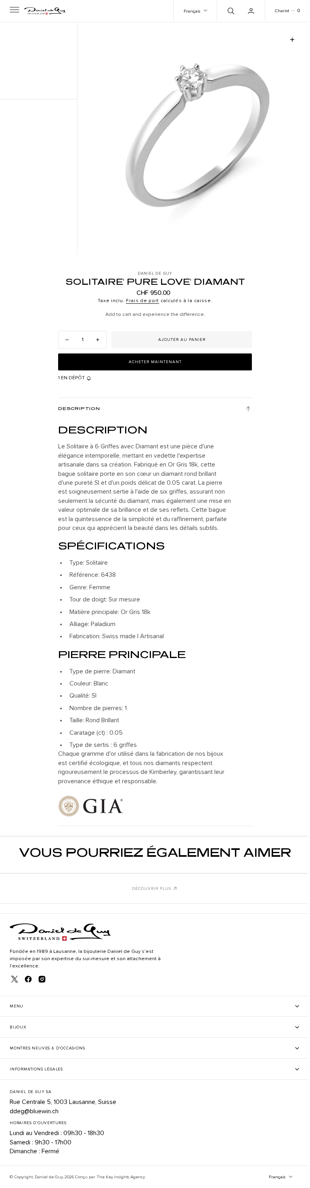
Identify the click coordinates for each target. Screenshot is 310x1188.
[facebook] (28, 979)
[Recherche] (224, 10)
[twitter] (14, 979)
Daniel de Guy (49, 1177)
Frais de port (139, 301)
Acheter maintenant (152, 362)
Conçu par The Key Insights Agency (110, 1177)
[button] (14, 11)
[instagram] (42, 979)
